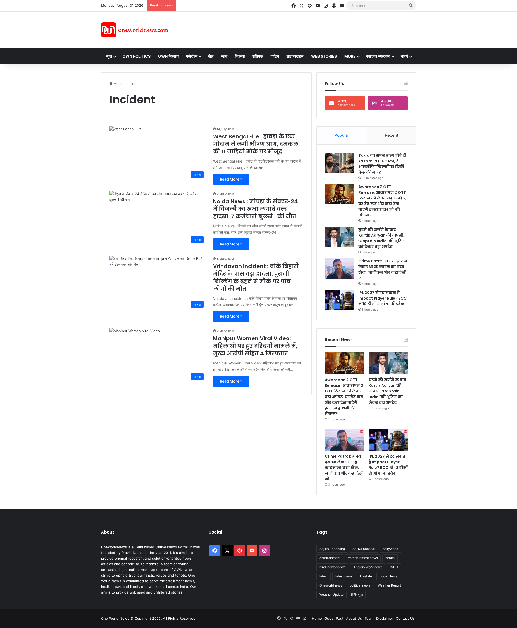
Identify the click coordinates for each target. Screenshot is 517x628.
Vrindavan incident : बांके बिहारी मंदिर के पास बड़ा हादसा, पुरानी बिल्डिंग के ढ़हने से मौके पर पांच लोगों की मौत (256, 277)
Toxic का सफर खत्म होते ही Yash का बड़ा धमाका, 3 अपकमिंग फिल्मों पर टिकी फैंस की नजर (382, 164)
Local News (388, 576)
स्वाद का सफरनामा (378, 56)
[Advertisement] (307, 29)
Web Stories (324, 56)
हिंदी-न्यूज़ (357, 594)
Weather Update (331, 594)
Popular (341, 135)
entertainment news (363, 558)
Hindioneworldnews (367, 567)
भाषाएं (404, 56)
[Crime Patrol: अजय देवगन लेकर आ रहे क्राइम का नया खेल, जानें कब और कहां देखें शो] (339, 268)
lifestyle (366, 576)
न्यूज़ (109, 56)
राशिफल (257, 56)
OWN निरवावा (168, 56)
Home (118, 83)
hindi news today (332, 567)
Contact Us (405, 618)
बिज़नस (240, 56)
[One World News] (134, 29)
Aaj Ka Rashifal (363, 549)
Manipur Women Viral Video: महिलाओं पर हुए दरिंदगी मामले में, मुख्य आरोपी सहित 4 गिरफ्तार (255, 346)
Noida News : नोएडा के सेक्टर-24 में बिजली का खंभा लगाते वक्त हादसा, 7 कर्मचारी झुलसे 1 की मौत (255, 209)
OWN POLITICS (137, 56)
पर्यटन (275, 56)
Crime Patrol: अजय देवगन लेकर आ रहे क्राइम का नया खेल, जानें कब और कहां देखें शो (382, 269)
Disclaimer (384, 618)
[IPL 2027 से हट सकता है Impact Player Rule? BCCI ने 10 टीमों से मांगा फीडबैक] (339, 300)
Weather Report (389, 585)
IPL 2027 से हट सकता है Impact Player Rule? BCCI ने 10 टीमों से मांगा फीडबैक (383, 298)
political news (360, 585)
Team (369, 618)
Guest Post (333, 618)
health (390, 558)
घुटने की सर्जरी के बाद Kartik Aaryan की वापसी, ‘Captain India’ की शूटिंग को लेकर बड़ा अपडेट (381, 238)
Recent (391, 135)
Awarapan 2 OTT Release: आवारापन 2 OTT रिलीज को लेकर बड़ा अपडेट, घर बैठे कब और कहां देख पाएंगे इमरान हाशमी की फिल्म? (382, 201)
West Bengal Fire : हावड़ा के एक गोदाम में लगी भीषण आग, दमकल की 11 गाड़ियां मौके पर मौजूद (255, 144)
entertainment (329, 558)
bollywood (390, 549)
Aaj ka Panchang (332, 549)
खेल (210, 56)
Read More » (231, 179)
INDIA (394, 567)
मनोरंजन (191, 56)
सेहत (224, 56)
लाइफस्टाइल (295, 56)
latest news (343, 576)
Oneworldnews (330, 585)
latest (323, 576)
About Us (354, 618)
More (350, 56)
